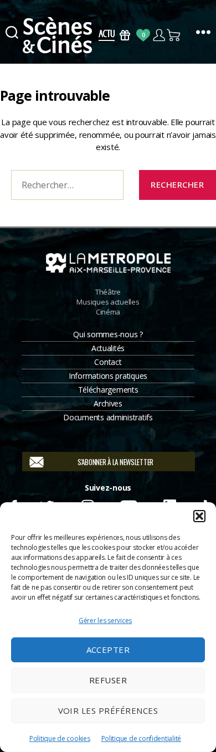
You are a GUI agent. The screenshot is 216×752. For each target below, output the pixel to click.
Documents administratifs (108, 417)
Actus (106, 35)
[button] (199, 516)
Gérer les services (105, 620)
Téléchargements (108, 389)
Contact (107, 362)
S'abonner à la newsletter (115, 461)
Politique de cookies (59, 738)
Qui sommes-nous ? (107, 334)
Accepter (108, 649)
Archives (108, 403)
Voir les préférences (108, 710)
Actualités (108, 348)
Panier (174, 35)
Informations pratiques (108, 375)
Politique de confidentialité (141, 738)
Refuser (108, 680)
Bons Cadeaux (125, 35)
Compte (158, 35)
